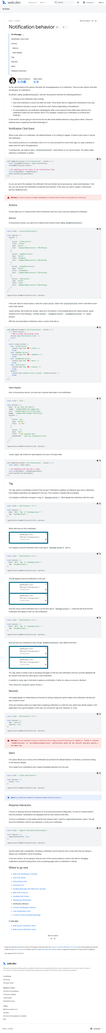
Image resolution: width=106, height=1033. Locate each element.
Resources (32, 2)
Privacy (10, 1028)
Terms (4, 1028)
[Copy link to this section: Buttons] (18, 218)
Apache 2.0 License (17, 949)
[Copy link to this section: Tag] (14, 483)
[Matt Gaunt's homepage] (37, 82)
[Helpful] (92, 20)
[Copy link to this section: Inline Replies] (23, 388)
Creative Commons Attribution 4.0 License (64, 947)
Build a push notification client (24, 926)
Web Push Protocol (20, 893)
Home (11, 21)
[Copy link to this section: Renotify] (20, 691)
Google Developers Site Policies (46, 949)
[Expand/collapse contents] (23, 35)
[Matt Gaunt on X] (35, 82)
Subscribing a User (20, 881)
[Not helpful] (95, 20)
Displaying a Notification (22, 900)
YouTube (6, 1013)
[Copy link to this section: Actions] (19, 205)
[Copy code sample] (100, 159)
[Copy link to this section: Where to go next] (30, 868)
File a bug (6, 979)
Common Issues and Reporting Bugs (27, 915)
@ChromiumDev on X (10, 1009)
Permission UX (18, 885)
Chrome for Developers (11, 991)
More (42, 2)
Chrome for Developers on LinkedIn (14, 1016)
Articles (6, 9)
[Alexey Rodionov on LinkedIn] (24, 82)
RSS (4, 1019)
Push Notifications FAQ (21, 911)
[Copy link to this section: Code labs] (20, 921)
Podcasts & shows (9, 1001)
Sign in (101, 2)
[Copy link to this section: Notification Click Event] (36, 129)
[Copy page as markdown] (64, 27)
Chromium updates (9, 994)
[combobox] (64, 2)
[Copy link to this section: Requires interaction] (33, 805)
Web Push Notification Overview (25, 874)
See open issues (8, 983)
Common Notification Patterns (24, 908)
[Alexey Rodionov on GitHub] (21, 82)
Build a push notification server (24, 929)
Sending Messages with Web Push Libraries (29, 889)
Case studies (7, 998)
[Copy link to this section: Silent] (17, 753)
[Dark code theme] (97, 159)
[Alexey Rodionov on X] (19, 82)
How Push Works (19, 878)
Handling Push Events (21, 896)
